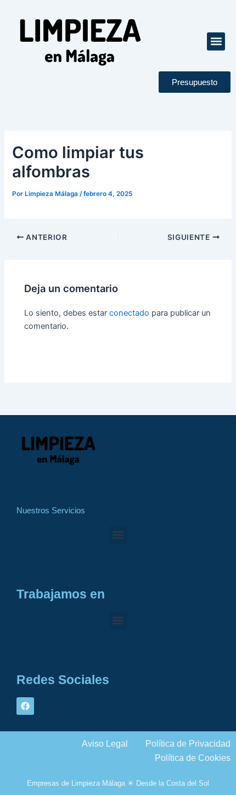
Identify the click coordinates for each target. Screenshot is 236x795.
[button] (216, 41)
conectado (129, 313)
